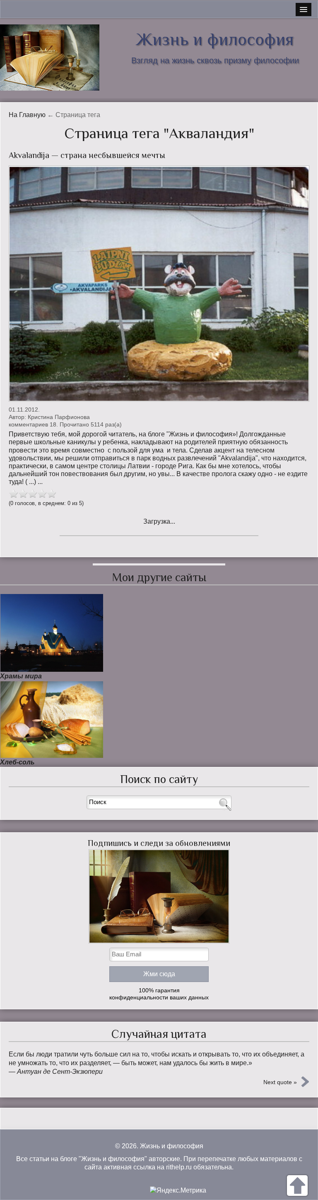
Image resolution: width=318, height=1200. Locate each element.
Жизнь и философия (215, 39)
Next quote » (280, 1082)
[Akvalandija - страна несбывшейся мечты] (159, 283)
